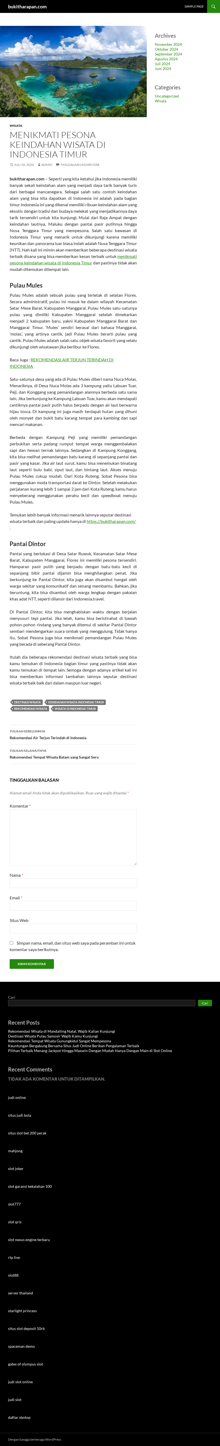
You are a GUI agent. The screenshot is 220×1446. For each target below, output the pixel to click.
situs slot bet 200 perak (27, 1133)
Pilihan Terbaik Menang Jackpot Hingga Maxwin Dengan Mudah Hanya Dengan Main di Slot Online (90, 1050)
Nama (16, 875)
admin (46, 165)
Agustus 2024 (166, 59)
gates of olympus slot (25, 1364)
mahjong (15, 1150)
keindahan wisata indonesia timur (76, 702)
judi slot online (20, 1381)
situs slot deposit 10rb (26, 1328)
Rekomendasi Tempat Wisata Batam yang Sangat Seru (54, 754)
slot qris (14, 1222)
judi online (17, 1097)
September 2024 (168, 54)
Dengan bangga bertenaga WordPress (34, 1439)
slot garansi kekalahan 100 (30, 1186)
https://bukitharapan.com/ (111, 521)
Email (16, 897)
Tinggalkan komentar (80, 165)
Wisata (16, 126)
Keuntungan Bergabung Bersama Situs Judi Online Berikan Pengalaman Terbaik (73, 1045)
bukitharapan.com (27, 6)
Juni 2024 (163, 68)
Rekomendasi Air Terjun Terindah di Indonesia (48, 734)
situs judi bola (19, 1115)
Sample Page (194, 6)
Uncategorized (167, 96)
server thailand (20, 1293)
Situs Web (19, 920)
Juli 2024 (162, 63)
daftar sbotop (19, 1417)
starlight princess (22, 1310)
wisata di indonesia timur (75, 708)
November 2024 (168, 44)
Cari (11, 997)
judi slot (14, 1399)
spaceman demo (21, 1346)
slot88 (13, 1275)
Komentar (20, 805)
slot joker (16, 1168)
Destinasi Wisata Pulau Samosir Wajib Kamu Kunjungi (53, 1036)
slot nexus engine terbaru (29, 1239)
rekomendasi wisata (30, 708)
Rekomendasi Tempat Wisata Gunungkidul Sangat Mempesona (60, 1041)
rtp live (14, 1257)
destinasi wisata (27, 702)
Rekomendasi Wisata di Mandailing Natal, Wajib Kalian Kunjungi (61, 1031)
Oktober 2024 (166, 49)
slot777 (14, 1204)
